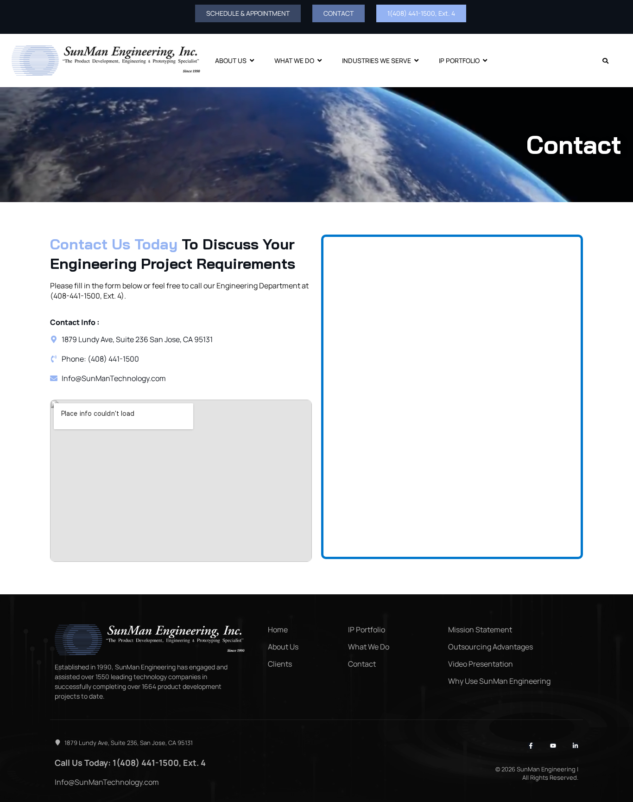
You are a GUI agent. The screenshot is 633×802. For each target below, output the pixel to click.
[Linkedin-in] (575, 746)
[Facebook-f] (531, 746)
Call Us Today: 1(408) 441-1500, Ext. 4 (130, 762)
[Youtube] (553, 746)
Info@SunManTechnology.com (107, 782)
